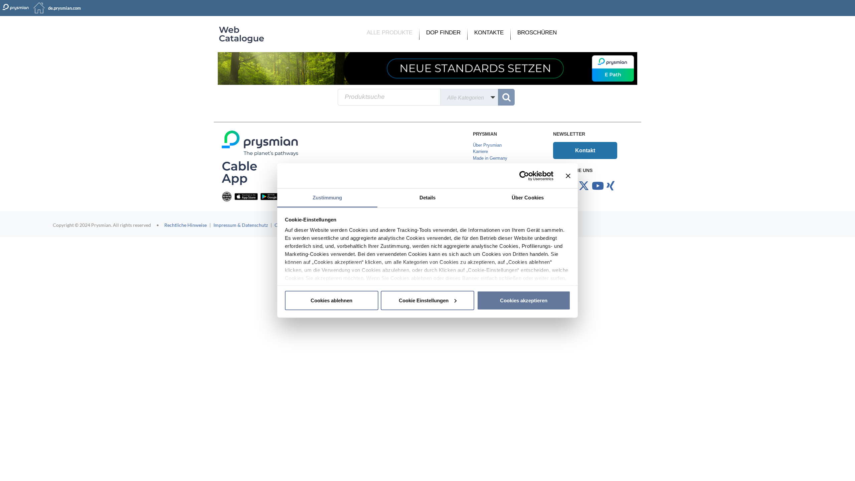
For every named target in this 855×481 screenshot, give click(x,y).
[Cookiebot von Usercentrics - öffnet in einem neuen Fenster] (524, 176)
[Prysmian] (427, 68)
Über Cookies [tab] (528, 197)
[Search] (506, 97)
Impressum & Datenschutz (240, 225)
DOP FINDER (443, 32)
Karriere (480, 151)
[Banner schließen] (568, 175)
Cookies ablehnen (331, 300)
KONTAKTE (489, 32)
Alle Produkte (389, 32)
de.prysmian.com (64, 8)
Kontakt (585, 150)
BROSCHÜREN (537, 32)
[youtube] (598, 186)
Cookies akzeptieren (523, 300)
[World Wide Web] (227, 196)
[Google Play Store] (272, 196)
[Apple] (246, 196)
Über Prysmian (487, 145)
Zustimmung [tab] (327, 197)
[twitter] (583, 186)
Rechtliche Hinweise (185, 225)
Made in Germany (490, 158)
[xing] (611, 186)
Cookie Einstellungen (424, 300)
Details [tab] (427, 197)
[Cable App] (239, 172)
